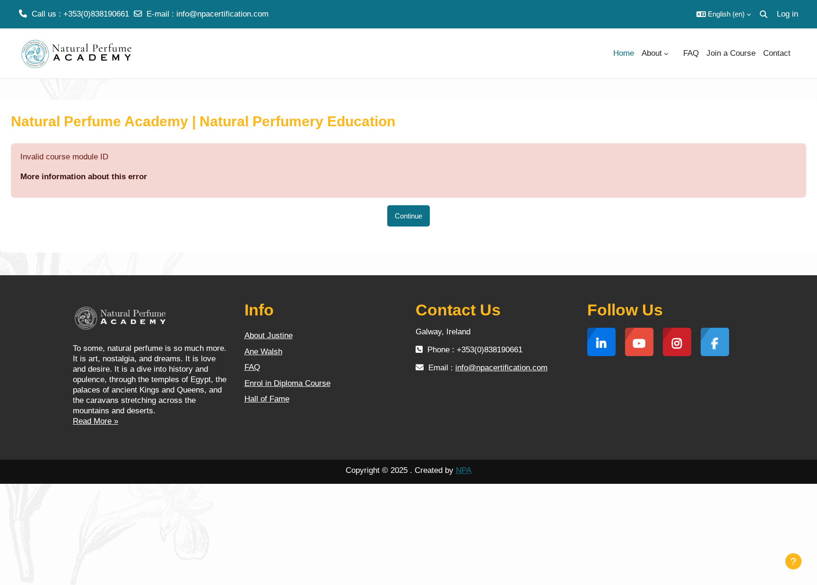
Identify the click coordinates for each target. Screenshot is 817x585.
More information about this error (83, 176)
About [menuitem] (652, 53)
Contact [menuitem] (777, 53)
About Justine (268, 335)
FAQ (252, 367)
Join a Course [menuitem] (731, 53)
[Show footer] (793, 561)
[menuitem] (675, 53)
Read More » (95, 421)
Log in (787, 13)
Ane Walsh (263, 351)
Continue (408, 216)
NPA (463, 470)
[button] (723, 14)
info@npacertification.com (222, 13)
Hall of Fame (266, 398)
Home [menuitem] (623, 53)
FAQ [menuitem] (691, 53)
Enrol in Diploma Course (287, 383)
